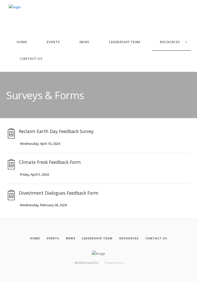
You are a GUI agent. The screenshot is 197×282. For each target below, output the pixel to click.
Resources (170, 42)
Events (53, 42)
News (85, 42)
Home (22, 42)
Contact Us (31, 58)
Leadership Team (124, 42)
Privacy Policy (114, 263)
